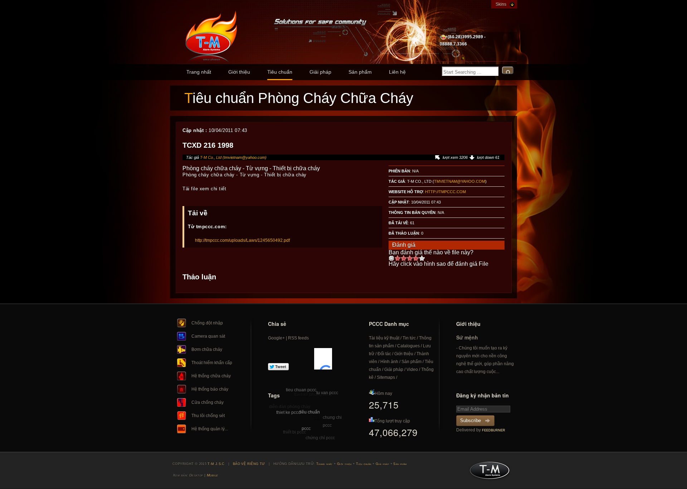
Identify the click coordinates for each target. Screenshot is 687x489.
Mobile (212, 475)
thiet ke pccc (288, 412)
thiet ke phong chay (313, 394)
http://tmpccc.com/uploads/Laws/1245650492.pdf (242, 240)
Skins (501, 4)
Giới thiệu (239, 72)
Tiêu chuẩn (279, 72)
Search (507, 70)
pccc (306, 428)
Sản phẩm (360, 72)
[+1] (323, 359)
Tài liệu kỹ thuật (384, 338)
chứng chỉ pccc (320, 437)
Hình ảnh (389, 361)
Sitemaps (386, 377)
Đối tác (384, 353)
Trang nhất (198, 72)
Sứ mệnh (467, 337)
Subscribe (470, 420)
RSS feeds (298, 338)
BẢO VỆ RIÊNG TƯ (249, 464)
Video (412, 369)
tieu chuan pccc (301, 389)
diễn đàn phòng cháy (289, 406)
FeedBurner (493, 430)
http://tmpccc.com (445, 192)
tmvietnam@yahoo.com (244, 157)
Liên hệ (397, 72)
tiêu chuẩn (309, 412)
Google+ (276, 338)
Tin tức (409, 338)
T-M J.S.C (487, 472)
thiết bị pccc (294, 432)
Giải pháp (320, 72)
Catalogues (408, 345)
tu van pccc (327, 392)
